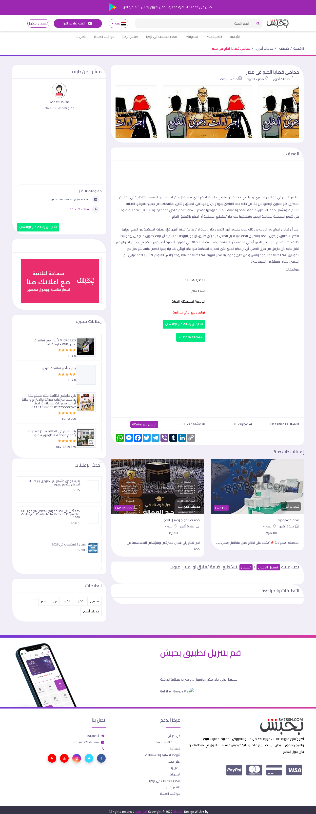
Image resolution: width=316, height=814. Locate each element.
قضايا (80, 601)
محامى (94, 601)
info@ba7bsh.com (86, 742)
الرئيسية (235, 37)
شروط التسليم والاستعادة (162, 755)
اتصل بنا (81, 37)
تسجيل (246, 567)
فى (55, 601)
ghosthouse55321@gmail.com (70, 199)
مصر (117, 23)
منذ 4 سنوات (229, 79)
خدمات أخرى (264, 48)
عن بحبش (174, 736)
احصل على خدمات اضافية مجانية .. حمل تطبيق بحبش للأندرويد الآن (167, 7)
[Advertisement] (207, 378)
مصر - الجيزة (255, 79)
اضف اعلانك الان (74, 23)
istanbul (93, 736)
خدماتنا (175, 748)
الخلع (67, 601)
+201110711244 (191, 337)
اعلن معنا (174, 761)
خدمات (284, 48)
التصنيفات (215, 37)
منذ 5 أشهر (287, 526)
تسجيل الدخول (38, 23)
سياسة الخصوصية (168, 742)
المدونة (193, 37)
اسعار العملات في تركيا (162, 37)
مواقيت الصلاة (104, 37)
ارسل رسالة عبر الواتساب (182, 324)
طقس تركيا (130, 37)
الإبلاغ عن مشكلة (144, 424)
